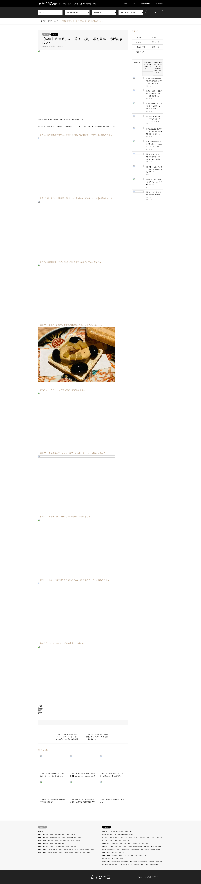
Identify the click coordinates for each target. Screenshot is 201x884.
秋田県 (57, 834)
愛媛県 (87, 849)
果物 (116, 840)
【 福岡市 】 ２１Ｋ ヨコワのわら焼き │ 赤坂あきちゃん (61, 390)
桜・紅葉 (137, 843)
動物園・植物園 (132, 846)
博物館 (115, 855)
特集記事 (137, 62)
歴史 (120, 852)
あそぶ (138, 42)
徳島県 (82, 849)
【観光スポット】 (107, 843)
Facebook (38, 877)
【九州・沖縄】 (42, 852)
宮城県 (62, 834)
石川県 (72, 840)
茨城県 (79, 837)
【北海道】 (41, 831)
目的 (134, 3)
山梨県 (62, 840)
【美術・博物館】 (107, 855)
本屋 (142, 849)
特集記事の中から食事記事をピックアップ (147, 65)
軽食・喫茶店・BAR (124, 840)
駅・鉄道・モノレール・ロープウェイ (123, 864)
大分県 (66, 852)
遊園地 (140, 846)
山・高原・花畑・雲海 (119, 843)
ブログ (43, 21)
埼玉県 (58, 837)
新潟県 (51, 840)
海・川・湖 (131, 843)
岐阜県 (57, 843)
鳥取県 (60, 849)
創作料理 (142, 837)
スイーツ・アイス (108, 840)
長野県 (56, 840)
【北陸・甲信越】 (43, 840)
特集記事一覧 (145, 3)
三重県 (62, 843)
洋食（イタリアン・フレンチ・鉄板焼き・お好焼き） (118, 834)
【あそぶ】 (105, 846)
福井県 (78, 840)
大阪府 (51, 846)
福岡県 (46, 34)
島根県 (66, 849)
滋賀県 (62, 846)
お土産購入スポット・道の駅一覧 (130, 849)
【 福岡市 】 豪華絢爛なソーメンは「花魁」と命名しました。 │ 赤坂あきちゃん (72, 453)
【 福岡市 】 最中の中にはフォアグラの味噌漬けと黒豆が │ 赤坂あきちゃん (70, 325)
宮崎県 (77, 852)
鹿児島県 (82, 852)
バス (139, 864)
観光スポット (156, 37)
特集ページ (140, 52)
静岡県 (46, 843)
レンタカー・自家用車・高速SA (151, 864)
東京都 (46, 837)
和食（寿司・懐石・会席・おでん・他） (121, 831)
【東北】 (40, 834)
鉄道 (132, 855)
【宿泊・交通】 (106, 861)
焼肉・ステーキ (151, 837)
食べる (54, 34)
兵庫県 (57, 846)
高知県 (93, 849)
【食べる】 (105, 831)
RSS (41, 877)
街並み (147, 849)
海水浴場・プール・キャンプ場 (152, 846)
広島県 (50, 849)
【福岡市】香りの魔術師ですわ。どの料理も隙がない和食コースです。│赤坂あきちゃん (75, 135)
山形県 (67, 834)
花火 (118, 849)
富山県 (67, 840)
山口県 (71, 849)
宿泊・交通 (155, 47)
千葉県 (63, 837)
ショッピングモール (156, 849)
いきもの (126, 855)
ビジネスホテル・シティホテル (121, 861)
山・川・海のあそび (115, 846)
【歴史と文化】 (106, 852)
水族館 (124, 846)
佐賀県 (55, 852)
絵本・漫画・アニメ (140, 855)
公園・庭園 (145, 843)
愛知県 (51, 843)
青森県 (46, 834)
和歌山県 (73, 846)
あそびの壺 (100, 877)
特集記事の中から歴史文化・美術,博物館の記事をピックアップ (158, 67)
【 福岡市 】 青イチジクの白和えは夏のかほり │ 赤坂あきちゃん (65, 517)
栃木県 (69, 837)
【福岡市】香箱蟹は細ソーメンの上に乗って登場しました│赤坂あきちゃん (69, 262)
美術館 (120, 855)
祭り (104, 849)
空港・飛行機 (107, 864)
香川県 (77, 849)
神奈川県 (52, 837)
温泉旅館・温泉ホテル (155, 861)
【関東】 (40, 837)
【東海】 (40, 843)
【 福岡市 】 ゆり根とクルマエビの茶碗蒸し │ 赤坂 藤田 (61, 643)
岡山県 (55, 849)
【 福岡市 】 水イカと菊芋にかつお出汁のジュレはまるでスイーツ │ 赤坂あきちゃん (73, 580)
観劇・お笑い (111, 849)
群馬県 (74, 837)
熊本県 (71, 852)
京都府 (46, 846)
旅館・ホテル (144, 861)
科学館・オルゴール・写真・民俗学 (113, 858)
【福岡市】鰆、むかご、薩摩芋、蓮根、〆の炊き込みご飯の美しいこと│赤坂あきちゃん (75, 198)
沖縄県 (88, 852)
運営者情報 (159, 3)
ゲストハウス (135, 861)
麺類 (158, 837)
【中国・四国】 (42, 849)
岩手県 (51, 834)
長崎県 (60, 852)
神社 (113, 852)
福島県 (73, 834)
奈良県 (67, 846)
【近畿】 (40, 846)
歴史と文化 (155, 42)
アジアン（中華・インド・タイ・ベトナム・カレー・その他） (121, 837)
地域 (125, 3)
